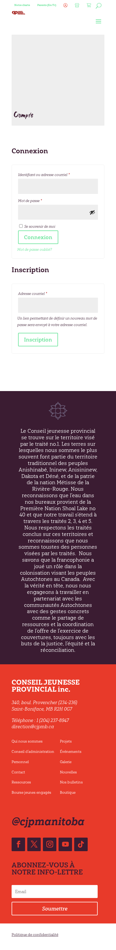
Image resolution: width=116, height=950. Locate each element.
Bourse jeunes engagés (31, 792)
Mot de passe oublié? (34, 249)
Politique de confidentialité (35, 934)
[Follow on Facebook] (18, 844)
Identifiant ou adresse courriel (53, 174)
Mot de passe (39, 200)
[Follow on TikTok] (81, 844)
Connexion (38, 237)
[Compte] (64, 7)
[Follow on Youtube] (65, 844)
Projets (66, 741)
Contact (18, 772)
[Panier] (88, 7)
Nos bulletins (71, 782)
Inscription (38, 339)
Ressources (21, 782)
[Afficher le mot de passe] (92, 212)
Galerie (65, 762)
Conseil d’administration (33, 751)
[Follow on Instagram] (49, 844)
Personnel (20, 762)
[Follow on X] (34, 844)
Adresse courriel (42, 293)
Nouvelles (68, 772)
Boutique (68, 792)
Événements (70, 751)
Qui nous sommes (27, 741)
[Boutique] (76, 7)
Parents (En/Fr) (46, 5)
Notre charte (22, 5)
